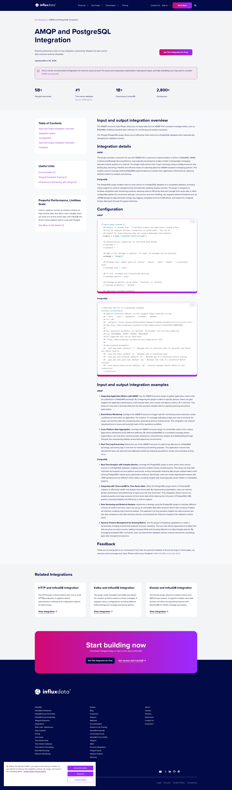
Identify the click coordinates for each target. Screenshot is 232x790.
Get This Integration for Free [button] (176, 52)
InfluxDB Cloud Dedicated (45, 717)
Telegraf (93, 740)
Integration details (47, 133)
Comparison (192, 782)
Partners (148, 714)
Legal (159, 782)
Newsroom (149, 717)
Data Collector (40, 730)
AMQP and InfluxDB (50, 74)
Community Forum (97, 734)
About (147, 707)
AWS (92, 744)
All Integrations (41, 19)
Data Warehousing (42, 750)
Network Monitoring (43, 753)
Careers (148, 710)
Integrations (39, 724)
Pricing (125, 5)
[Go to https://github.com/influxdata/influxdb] (174, 772)
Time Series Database (43, 744)
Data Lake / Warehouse (44, 727)
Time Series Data (41, 740)
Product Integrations (98, 747)
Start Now (182, 5)
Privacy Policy (40, 771)
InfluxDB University (97, 730)
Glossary (93, 757)
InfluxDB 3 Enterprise (43, 710)
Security (167, 782)
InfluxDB (38, 707)
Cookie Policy (179, 782)
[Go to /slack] (178, 772)
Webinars (93, 720)
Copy (192, 221)
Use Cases (39, 737)
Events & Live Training (98, 727)
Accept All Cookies (80, 768)
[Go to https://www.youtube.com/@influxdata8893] (161, 772)
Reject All (80, 774)
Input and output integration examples (56, 142)
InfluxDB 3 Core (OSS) (98, 737)
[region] (50, 774)
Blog (92, 710)
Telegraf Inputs (96, 750)
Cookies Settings (80, 780)
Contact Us (155, 5)
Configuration (45, 138)
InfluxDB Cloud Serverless (45, 714)
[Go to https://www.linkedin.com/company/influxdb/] (170, 771)
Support (93, 717)
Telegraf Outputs (96, 753)
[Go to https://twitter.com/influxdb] (165, 772)
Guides (92, 707)
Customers (94, 714)
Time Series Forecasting (44, 747)
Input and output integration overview (56, 128)
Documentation (96, 724)
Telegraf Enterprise (42, 720)
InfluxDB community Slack (169, 553)
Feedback (43, 147)
